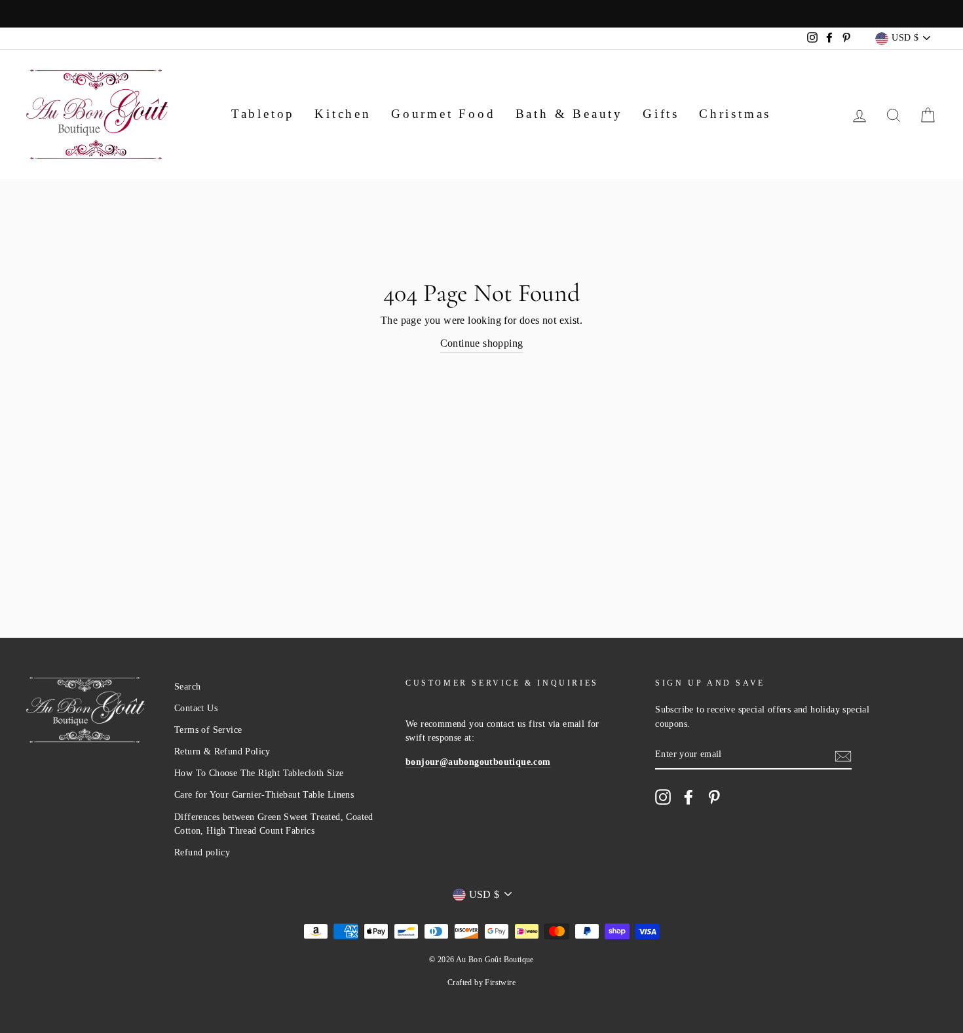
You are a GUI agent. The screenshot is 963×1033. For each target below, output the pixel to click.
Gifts (661, 114)
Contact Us (195, 708)
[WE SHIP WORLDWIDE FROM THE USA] (481, 14)
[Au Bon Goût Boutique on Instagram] (663, 797)
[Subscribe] (843, 755)
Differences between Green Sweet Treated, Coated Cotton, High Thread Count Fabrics (273, 824)
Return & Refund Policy (222, 751)
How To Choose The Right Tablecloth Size (259, 773)
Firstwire (500, 982)
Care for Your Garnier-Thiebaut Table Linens (264, 795)
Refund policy (202, 852)
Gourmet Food (443, 114)
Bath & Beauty (569, 114)
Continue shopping (481, 343)
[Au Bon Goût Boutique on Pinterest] (714, 797)
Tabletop (263, 114)
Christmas (735, 114)
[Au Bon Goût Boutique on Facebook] (688, 797)
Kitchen (342, 114)
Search (187, 687)
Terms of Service (208, 730)
